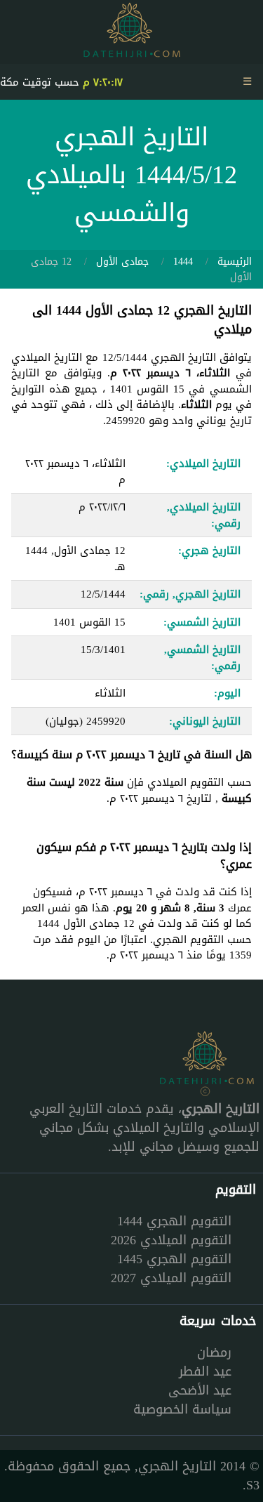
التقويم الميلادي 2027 (171, 1278)
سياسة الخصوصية (182, 1409)
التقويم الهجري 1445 (174, 1259)
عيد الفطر (205, 1371)
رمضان (214, 1352)
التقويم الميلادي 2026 (171, 1240)
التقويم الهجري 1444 (174, 1221)
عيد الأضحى (199, 1390)
